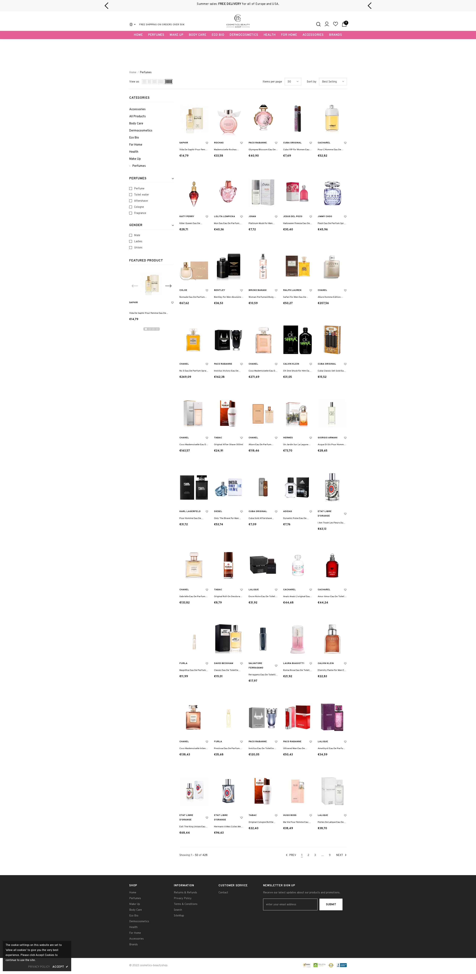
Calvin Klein (291, 364)
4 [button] (157, 329)
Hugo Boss (289, 815)
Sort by (311, 82)
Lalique (254, 589)
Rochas (218, 142)
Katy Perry (186, 216)
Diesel (218, 511)
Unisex (138, 248)
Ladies (138, 241)
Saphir (133, 302)
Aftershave (141, 201)
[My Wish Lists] (335, 25)
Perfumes (146, 72)
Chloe (183, 290)
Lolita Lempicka (224, 216)
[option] (238, 4)
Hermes (288, 437)
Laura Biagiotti (293, 663)
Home (132, 72)
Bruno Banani (258, 290)
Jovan (252, 216)
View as (134, 82)
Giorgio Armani (327, 437)
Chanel (322, 290)
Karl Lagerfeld (190, 511)
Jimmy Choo (325, 216)
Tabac (218, 437)
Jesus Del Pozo (292, 216)
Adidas (287, 511)
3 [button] (153, 329)
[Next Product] (168, 286)
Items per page (272, 82)
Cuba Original (292, 142)
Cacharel (324, 142)
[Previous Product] (134, 286)
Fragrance (140, 213)
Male (137, 235)
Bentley (219, 290)
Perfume (139, 188)
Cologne (139, 207)
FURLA (183, 663)
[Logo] (238, 21)
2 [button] (150, 329)
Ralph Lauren (292, 290)
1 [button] (146, 329)
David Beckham (223, 663)
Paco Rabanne (258, 142)
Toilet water (141, 195)
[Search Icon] (318, 24)
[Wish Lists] (172, 303)
